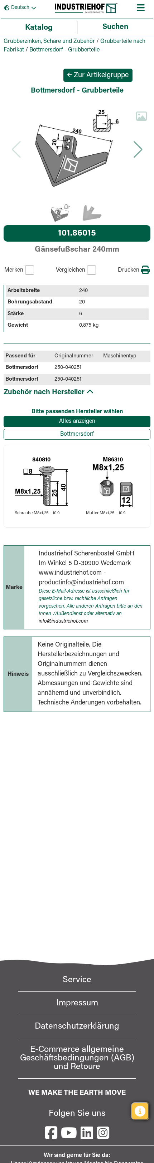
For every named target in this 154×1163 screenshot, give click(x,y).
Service (77, 980)
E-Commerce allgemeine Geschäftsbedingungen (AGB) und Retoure (77, 1058)
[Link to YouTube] (69, 1132)
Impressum (77, 1003)
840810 (41, 460)
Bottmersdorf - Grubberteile (64, 50)
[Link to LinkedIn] (87, 1132)
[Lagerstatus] (140, 1111)
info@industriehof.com (63, 621)
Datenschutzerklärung (77, 1026)
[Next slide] (138, 149)
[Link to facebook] (51, 1132)
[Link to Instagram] (103, 1132)
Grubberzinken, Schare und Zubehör (49, 41)
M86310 (113, 460)
